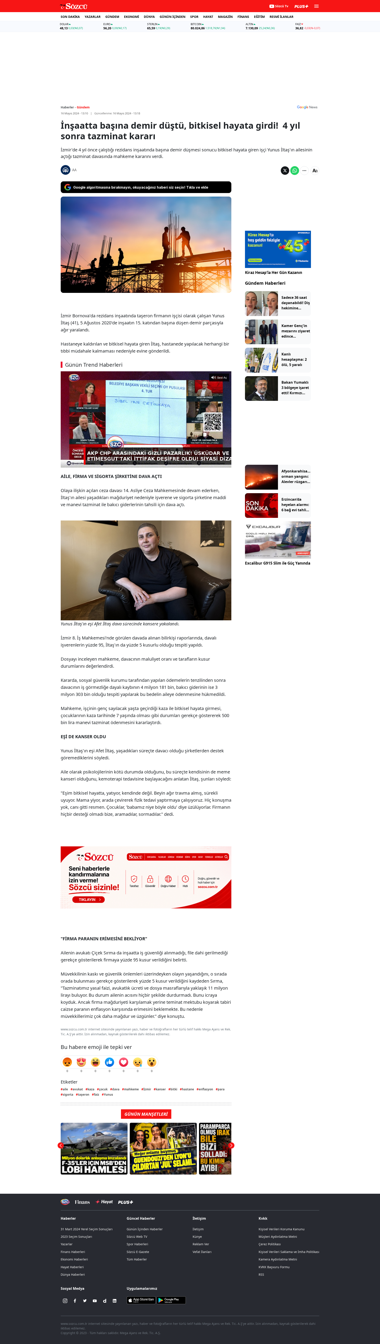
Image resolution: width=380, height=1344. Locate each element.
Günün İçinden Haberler (145, 1229)
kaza (91, 1089)
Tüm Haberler (137, 1259)
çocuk (103, 1089)
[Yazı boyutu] (315, 170)
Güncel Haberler (141, 1218)
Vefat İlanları (202, 1252)
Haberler (68, 1218)
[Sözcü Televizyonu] (65, 1202)
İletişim (198, 1229)
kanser (161, 1089)
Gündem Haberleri (265, 283)
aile (65, 1089)
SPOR (194, 17)
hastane (188, 1089)
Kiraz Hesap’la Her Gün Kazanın (273, 272)
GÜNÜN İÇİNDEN (172, 17)
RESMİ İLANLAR (281, 17)
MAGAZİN (225, 17)
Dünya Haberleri (73, 1274)
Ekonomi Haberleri (74, 1259)
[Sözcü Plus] (125, 1202)
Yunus (108, 1094)
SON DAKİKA (70, 17)
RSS (261, 1274)
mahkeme (131, 1089)
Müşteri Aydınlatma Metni (278, 1236)
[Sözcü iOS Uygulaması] (141, 1300)
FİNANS (243, 17)
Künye (197, 1236)
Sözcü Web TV (137, 1236)
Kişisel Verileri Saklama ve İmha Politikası (289, 1252)
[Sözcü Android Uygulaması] (171, 1300)
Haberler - (68, 107)
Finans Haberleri (73, 1252)
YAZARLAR (92, 17)
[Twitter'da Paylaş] (285, 170)
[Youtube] (94, 1300)
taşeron (83, 1094)
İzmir (147, 1089)
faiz (96, 1094)
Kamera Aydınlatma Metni (278, 1259)
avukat (78, 1089)
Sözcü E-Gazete (138, 1252)
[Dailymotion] (104, 1300)
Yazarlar (67, 1244)
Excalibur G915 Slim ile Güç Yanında (277, 563)
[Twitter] (84, 1300)
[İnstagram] (65, 1300)
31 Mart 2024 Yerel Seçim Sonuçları (87, 1229)
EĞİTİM (259, 17)
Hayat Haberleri (72, 1267)
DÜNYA (149, 17)
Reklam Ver (201, 1244)
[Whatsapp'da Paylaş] (294, 170)
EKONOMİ (131, 17)
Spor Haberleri (137, 1244)
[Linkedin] (114, 1300)
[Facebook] (75, 1300)
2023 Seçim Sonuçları (76, 1236)
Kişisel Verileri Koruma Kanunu (282, 1229)
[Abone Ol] (307, 107)
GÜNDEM (112, 17)
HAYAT (208, 17)
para (221, 1089)
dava (115, 1089)
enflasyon (206, 1089)
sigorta (68, 1094)
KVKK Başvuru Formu (274, 1267)
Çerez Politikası (270, 1244)
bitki (173, 1089)
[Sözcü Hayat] (104, 1202)
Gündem (83, 107)
